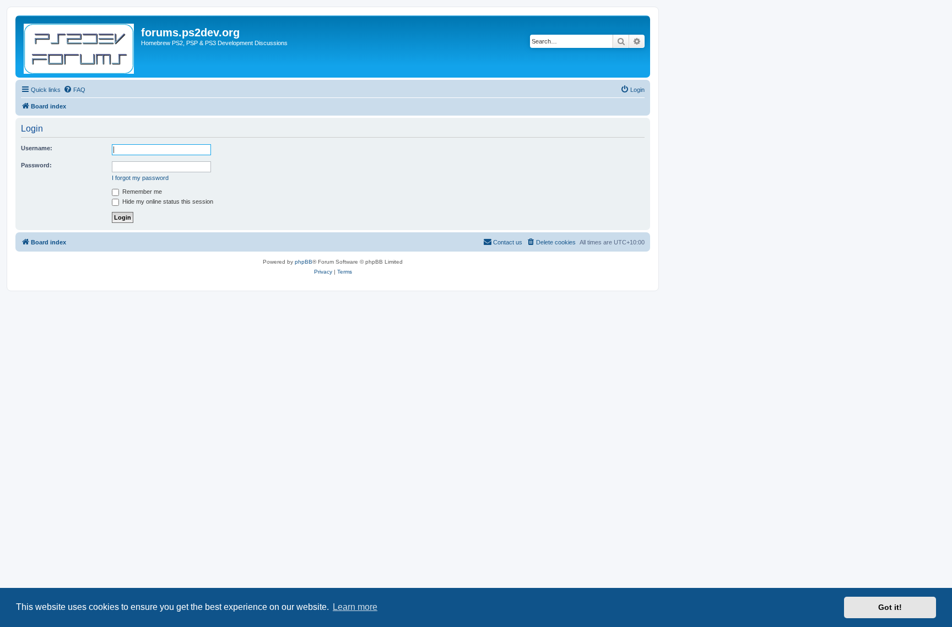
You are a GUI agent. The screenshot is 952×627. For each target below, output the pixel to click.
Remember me (141, 191)
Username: (36, 148)
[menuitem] (74, 89)
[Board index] (79, 46)
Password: (36, 165)
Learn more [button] (355, 607)
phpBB (303, 262)
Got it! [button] (890, 607)
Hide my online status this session (167, 201)
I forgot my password (140, 178)
